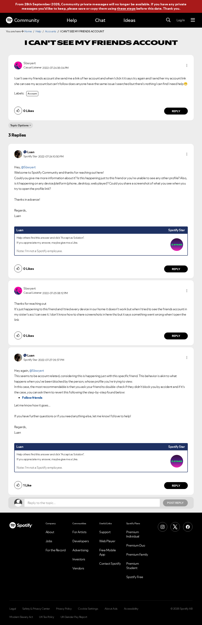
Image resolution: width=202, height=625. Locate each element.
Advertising (80, 550)
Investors (78, 559)
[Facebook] (188, 527)
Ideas (129, 20)
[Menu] (193, 20)
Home (28, 31)
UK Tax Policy (46, 617)
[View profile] (18, 65)
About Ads (111, 608)
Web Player (107, 541)
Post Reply (175, 503)
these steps (126, 8)
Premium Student (132, 565)
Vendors (78, 568)
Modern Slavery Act (21, 617)
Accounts (50, 31)
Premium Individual (132, 534)
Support (105, 532)
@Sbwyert (28, 167)
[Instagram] (162, 527)
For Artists (79, 532)
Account (32, 93)
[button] (187, 65)
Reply (176, 111)
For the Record (56, 550)
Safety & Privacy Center (36, 608)
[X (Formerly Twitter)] (175, 527)
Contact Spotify (110, 563)
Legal (12, 608)
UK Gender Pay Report (74, 617)
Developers (80, 541)
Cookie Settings (88, 608)
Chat (100, 20)
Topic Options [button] (19, 125)
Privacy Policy (64, 608)
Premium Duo (135, 545)
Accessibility (131, 608)
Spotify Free (134, 577)
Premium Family (137, 554)
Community (26, 20)
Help (72, 20)
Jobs (49, 541)
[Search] (168, 20)
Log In (181, 20)
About (50, 532)
